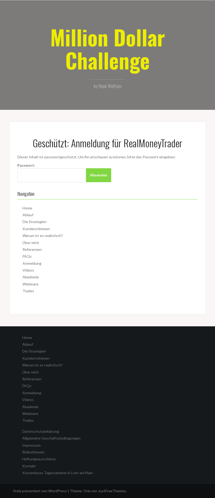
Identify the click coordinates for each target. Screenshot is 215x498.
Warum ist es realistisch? (43, 235)
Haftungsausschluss (39, 459)
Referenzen (32, 249)
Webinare (31, 284)
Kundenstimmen (36, 228)
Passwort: (26, 165)
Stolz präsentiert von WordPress (40, 491)
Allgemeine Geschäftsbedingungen (51, 438)
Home (27, 208)
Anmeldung (32, 263)
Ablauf (28, 215)
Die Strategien (34, 221)
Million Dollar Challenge (107, 48)
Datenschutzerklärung (40, 431)
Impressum (31, 445)
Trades (28, 291)
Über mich (31, 242)
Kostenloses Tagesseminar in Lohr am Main (57, 472)
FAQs (27, 256)
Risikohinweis (33, 452)
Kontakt (29, 466)
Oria (86, 491)
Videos (28, 270)
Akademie (31, 277)
